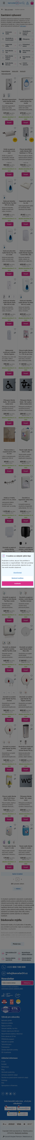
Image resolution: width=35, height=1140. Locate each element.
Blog (2, 1069)
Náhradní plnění (6, 1020)
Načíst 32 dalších (17, 874)
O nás (3, 1061)
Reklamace (5, 1067)
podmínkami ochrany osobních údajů (12, 988)
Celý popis (23, 26)
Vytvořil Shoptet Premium (13, 1136)
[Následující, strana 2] (17, 879)
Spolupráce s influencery (9, 1085)
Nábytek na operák (7, 1042)
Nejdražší (22, 71)
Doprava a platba (7, 1023)
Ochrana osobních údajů (9, 1075)
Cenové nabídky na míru (9, 1028)
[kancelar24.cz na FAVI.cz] (4, 1002)
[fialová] (4, 842)
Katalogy (4, 1080)
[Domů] (2, 9)
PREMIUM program (7, 1039)
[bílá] (14, 296)
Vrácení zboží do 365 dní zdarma (27, 959)
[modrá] (4, 197)
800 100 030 (16, 967)
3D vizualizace (6, 1052)
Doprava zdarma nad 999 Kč (10, 959)
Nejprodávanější (6, 74)
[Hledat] (23, 3)
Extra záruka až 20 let (11, 953)
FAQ (2, 1083)
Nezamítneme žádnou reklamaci (27, 953)
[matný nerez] (4, 95)
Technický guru (6, 1044)
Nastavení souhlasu (17, 578)
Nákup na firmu (6, 1026)
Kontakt (4, 1064)
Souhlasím (17, 583)
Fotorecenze (5, 1047)
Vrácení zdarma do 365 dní (10, 1031)
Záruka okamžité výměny (9, 1050)
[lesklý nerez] (9, 95)
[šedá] (9, 643)
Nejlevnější (15, 71)
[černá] (21, 543)
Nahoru (18, 888)
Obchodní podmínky (8, 1072)
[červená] (26, 593)
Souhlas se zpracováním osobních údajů (14, 1077)
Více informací (17, 572)
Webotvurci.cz (27, 1136)
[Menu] (4, 3)
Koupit (9, 122)
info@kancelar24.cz (17, 973)
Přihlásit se (27, 983)
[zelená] (9, 842)
